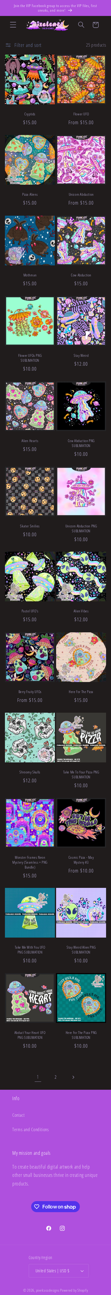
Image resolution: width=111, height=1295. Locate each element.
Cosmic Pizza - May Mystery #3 (81, 860)
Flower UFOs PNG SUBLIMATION (30, 358)
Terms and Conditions (30, 1129)
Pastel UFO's (29, 611)
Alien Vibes (81, 611)
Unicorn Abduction (81, 194)
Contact (18, 1115)
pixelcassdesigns (48, 1290)
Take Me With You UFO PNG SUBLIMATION (29, 950)
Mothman (29, 275)
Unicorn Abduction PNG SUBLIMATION (81, 528)
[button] (13, 25)
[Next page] (73, 1077)
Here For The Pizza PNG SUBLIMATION (81, 1035)
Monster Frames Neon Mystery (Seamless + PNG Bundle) (29, 862)
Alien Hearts (30, 440)
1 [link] (38, 1076)
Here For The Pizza (81, 691)
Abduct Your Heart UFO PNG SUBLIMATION (30, 1035)
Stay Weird (81, 355)
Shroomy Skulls (29, 772)
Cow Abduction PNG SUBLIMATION (81, 443)
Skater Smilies (29, 526)
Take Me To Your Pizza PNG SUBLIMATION (81, 774)
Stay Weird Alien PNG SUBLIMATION (81, 950)
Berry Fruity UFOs (29, 691)
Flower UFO (81, 114)
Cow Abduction (81, 275)
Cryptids (29, 114)
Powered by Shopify (74, 1290)
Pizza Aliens (30, 194)
